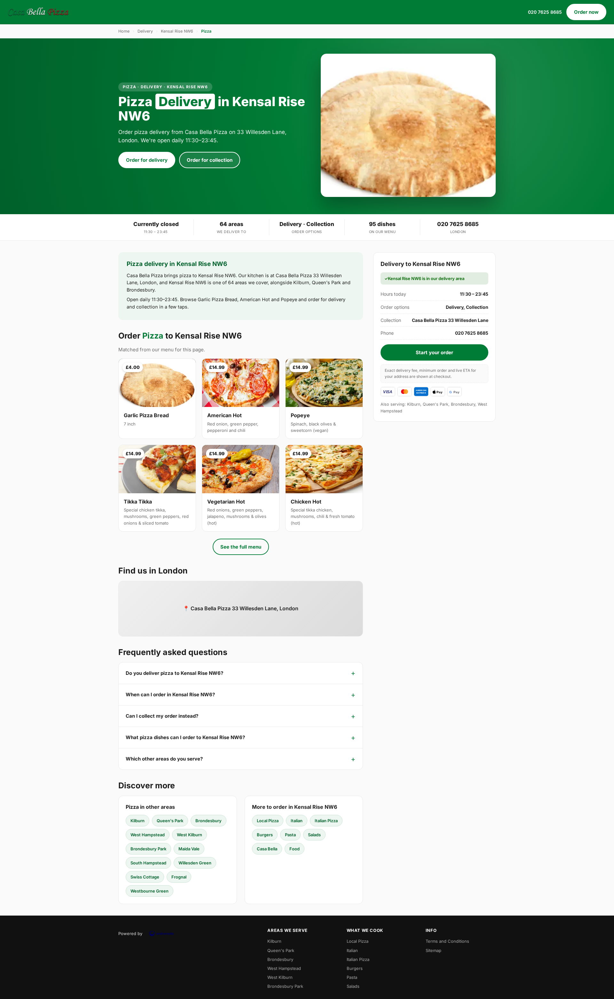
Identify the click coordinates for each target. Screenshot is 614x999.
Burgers (265, 834)
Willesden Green (194, 862)
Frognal (178, 876)
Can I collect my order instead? (162, 716)
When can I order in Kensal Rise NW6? (170, 694)
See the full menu (240, 547)
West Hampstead (147, 834)
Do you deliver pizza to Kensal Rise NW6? (174, 673)
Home (124, 31)
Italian (297, 820)
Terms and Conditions (447, 941)
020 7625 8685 (545, 12)
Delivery (145, 31)
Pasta (290, 834)
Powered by (130, 933)
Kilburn (137, 820)
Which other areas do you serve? (164, 759)
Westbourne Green (149, 891)
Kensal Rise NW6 (177, 31)
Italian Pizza (326, 820)
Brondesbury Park (148, 848)
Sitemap (433, 950)
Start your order (434, 352)
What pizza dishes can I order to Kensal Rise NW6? (185, 737)
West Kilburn (189, 834)
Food (294, 848)
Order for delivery (147, 160)
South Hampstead (148, 862)
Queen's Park (170, 820)
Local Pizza (268, 820)
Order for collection (209, 160)
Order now (586, 12)
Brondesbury (208, 820)
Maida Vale (189, 848)
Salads (314, 834)
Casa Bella (267, 848)
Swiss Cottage (144, 876)
